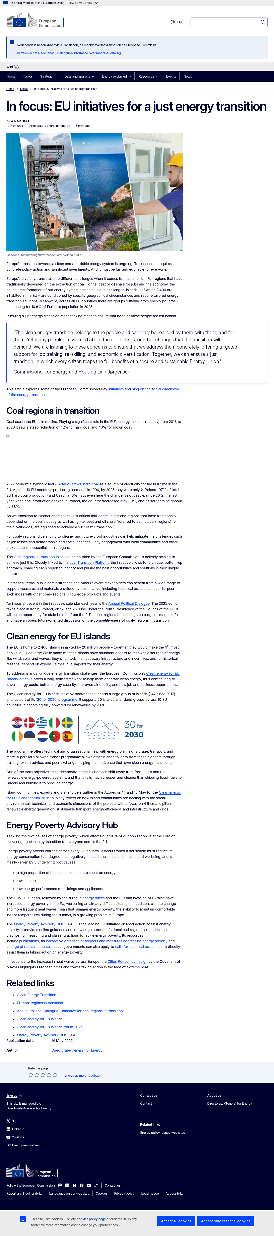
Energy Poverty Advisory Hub (38, 924)
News (188, 76)
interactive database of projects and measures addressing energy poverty (106, 941)
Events (171, 76)
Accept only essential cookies (225, 1221)
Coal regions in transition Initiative (42, 557)
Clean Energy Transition (36, 995)
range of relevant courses (30, 946)
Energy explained (114, 76)
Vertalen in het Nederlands (36, 53)
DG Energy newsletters (23, 1145)
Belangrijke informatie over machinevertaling (89, 53)
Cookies (102, 1193)
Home (11, 76)
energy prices (93, 898)
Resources (146, 76)
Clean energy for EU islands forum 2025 (50, 1027)
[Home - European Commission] (38, 20)
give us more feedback (84, 1075)
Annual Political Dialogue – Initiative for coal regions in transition (70, 1011)
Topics (28, 76)
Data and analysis (77, 76)
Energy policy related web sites (162, 1133)
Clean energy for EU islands (40, 1019)
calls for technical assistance (138, 946)
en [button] (179, 22)
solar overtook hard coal (78, 484)
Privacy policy (124, 1193)
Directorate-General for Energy (76, 1050)
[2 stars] (34, 1074)
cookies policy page (91, 1219)
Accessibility (174, 1193)
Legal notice (150, 1193)
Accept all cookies (176, 1221)
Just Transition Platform (89, 562)
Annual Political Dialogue (129, 603)
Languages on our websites (69, 1193)
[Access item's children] (56, 76)
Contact (146, 1103)
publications (29, 941)
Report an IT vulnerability (24, 1193)
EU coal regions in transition (40, 1003)
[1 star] (31, 1074)
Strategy (46, 76)
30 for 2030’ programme (57, 699)
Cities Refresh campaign (127, 961)
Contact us (113, 1185)
